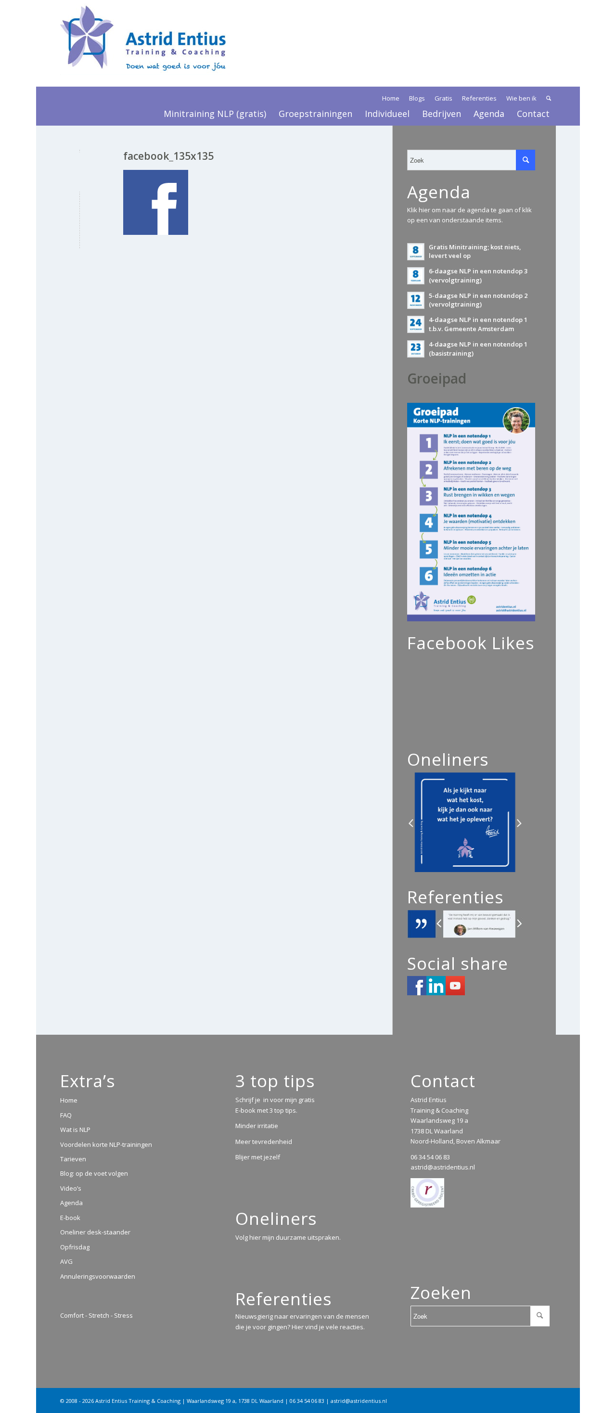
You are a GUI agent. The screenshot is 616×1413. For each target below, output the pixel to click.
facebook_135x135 (168, 156)
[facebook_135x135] (79, 172)
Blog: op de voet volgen (94, 1173)
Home (390, 98)
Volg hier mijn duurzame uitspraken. (288, 1237)
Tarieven (73, 1159)
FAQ (66, 1115)
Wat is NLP (75, 1129)
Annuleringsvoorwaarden (97, 1276)
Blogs (417, 98)
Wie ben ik (521, 98)
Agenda (71, 1202)
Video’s (70, 1188)
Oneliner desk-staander (95, 1232)
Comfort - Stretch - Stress (96, 1315)
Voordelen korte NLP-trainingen (106, 1144)
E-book (70, 1217)
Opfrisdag (75, 1247)
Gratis (443, 98)
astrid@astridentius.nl (443, 1167)
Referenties (479, 98)
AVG (66, 1261)
